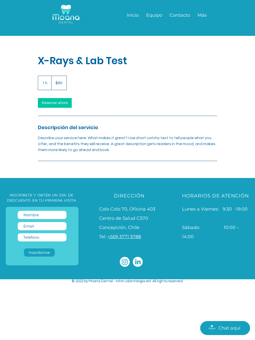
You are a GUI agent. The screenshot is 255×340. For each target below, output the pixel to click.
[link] (55, 103)
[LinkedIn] (138, 262)
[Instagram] (125, 262)
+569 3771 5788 (124, 236)
